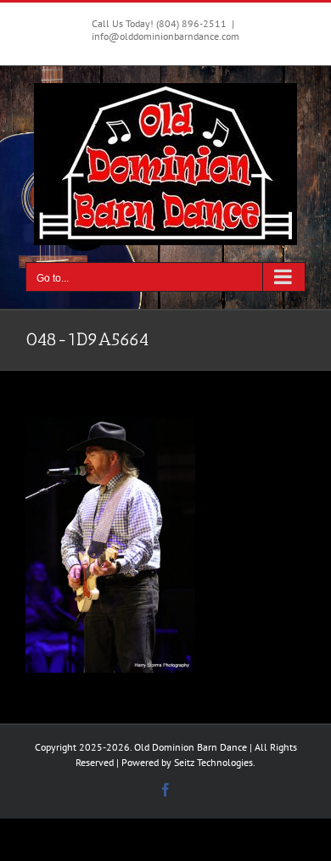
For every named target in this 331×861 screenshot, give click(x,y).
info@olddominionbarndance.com (165, 36)
